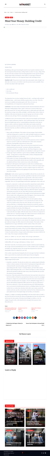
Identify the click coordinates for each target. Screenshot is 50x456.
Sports (29, 410)
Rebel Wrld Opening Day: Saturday (35, 443)
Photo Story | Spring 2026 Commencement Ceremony (14, 422)
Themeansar (6, 455)
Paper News (10, 453)
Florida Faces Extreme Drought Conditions (10, 358)
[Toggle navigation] (6, 4)
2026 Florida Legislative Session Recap (24, 355)
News (11, 17)
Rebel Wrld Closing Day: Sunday (14, 443)
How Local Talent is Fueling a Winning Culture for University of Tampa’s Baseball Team (35, 423)
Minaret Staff (9, 360)
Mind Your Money (25, 24)
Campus (7, 17)
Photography (9, 410)
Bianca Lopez (9, 24)
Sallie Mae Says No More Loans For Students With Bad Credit (11, 308)
